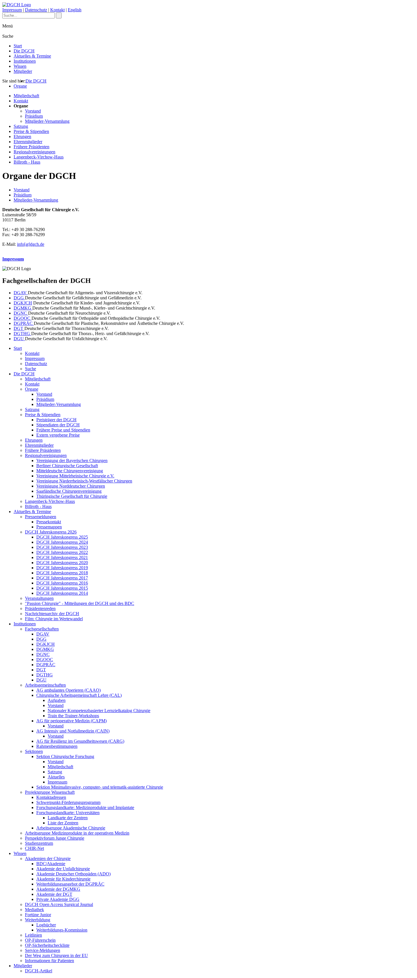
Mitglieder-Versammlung (47, 121)
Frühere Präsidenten (31, 146)
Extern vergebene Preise (58, 435)
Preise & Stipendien (31, 131)
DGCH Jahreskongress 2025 (62, 537)
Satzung (21, 126)
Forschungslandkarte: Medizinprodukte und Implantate (85, 807)
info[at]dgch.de (30, 244)
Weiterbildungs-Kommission (61, 930)
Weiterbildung (37, 919)
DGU (19, 338)
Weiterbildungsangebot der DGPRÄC (70, 884)
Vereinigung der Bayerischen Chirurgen (72, 460)
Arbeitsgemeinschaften (45, 685)
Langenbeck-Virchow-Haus (39, 156)
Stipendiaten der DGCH (58, 424)
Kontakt (57, 9)
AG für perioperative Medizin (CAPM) (71, 720)
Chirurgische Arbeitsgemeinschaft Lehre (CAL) (79, 695)
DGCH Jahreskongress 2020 (62, 562)
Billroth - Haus (27, 162)
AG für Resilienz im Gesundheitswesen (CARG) (80, 741)
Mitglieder (23, 71)
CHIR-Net (34, 848)
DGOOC (22, 318)
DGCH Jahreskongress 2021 (62, 557)
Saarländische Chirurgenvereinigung (69, 491)
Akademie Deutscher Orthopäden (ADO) (73, 873)
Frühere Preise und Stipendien (63, 429)
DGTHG (22, 333)
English (74, 9)
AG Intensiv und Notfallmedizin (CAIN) (72, 731)
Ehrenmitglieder (28, 141)
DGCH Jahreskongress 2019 (62, 567)
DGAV (21, 292)
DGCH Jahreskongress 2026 (51, 532)
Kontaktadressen (51, 797)
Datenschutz (36, 9)
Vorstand (33, 111)
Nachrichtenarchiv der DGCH (52, 613)
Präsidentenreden (40, 608)
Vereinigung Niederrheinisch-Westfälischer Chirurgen (84, 481)
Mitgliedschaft (26, 95)
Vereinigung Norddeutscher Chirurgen (70, 486)
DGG (19, 297)
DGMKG (23, 308)
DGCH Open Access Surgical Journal (59, 904)
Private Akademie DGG (57, 899)
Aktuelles (56, 776)
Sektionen (34, 751)
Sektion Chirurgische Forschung (65, 756)
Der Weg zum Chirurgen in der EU (56, 955)
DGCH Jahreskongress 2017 (62, 577)
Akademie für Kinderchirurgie (63, 879)
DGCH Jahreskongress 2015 (62, 588)
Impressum (12, 9)
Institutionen (25, 61)
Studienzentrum (39, 843)
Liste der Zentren (63, 822)
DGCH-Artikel (38, 970)
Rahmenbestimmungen (56, 746)
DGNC (21, 313)
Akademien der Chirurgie (48, 858)
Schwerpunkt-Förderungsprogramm (68, 802)
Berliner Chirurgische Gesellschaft (67, 465)
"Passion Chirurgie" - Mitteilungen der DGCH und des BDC (79, 603)
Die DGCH (24, 50)
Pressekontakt (48, 521)
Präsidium (34, 116)
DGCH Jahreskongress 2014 (62, 593)
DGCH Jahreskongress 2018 (62, 572)
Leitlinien (33, 935)
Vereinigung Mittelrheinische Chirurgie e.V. (75, 475)
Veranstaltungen (39, 598)
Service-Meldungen (42, 950)
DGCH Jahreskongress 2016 (62, 583)
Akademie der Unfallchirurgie (63, 868)
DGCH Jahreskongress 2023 (62, 547)
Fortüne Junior (38, 914)
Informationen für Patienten (49, 960)
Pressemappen (49, 526)
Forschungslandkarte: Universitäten (68, 812)
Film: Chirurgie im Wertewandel (54, 618)
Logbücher (46, 924)
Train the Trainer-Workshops (73, 715)
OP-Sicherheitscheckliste (47, 945)
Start (18, 45)
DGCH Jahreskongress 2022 (62, 552)
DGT (19, 328)
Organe (20, 86)
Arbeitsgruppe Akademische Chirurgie (70, 827)
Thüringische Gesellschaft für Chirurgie (71, 496)
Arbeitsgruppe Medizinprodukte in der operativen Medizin (77, 833)
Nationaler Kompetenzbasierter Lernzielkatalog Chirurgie (99, 710)
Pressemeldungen (40, 516)
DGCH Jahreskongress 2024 (62, 542)
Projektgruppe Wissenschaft (50, 792)
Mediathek (34, 909)
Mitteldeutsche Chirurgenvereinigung (69, 470)
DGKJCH (23, 302)
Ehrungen (22, 136)
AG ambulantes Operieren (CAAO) (68, 690)
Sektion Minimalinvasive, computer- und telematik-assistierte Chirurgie (99, 787)
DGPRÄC (24, 323)
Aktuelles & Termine (32, 56)
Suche (30, 368)
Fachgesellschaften (42, 628)
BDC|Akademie (50, 863)
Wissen (20, 66)
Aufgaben (57, 700)
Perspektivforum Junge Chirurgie (54, 838)
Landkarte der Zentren (68, 817)
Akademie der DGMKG (58, 889)
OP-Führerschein (40, 940)
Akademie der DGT (54, 894)
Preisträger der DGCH (56, 419)
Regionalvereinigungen (34, 151)
